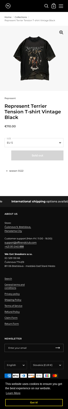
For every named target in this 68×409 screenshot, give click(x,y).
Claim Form (11, 317)
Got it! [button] (34, 402)
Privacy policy (12, 293)
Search (8, 278)
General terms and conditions (15, 286)
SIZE (9, 138)
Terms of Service (13, 305)
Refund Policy (12, 311)
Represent (10, 98)
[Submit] (57, 348)
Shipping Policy (13, 299)
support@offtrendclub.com (21, 242)
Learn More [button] (13, 393)
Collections (21, 17)
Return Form (12, 323)
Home (8, 17)
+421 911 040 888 (14, 246)
